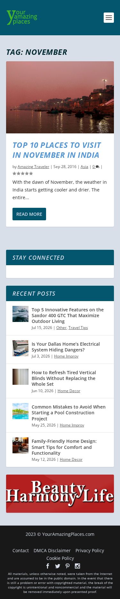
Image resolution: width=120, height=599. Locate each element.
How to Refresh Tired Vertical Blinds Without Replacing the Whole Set (64, 378)
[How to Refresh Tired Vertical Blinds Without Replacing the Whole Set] (20, 377)
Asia (84, 166)
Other (61, 327)
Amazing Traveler (33, 166)
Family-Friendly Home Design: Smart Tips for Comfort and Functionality (64, 447)
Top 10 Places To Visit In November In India (56, 149)
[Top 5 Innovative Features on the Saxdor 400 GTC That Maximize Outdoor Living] (20, 314)
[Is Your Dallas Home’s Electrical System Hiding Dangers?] (20, 348)
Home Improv (66, 356)
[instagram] (77, 566)
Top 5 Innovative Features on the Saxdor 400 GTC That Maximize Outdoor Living (68, 315)
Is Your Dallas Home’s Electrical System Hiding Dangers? (66, 347)
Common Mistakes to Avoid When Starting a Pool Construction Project (69, 412)
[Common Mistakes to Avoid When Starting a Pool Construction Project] (20, 411)
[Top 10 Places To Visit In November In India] (60, 97)
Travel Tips (78, 327)
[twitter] (57, 566)
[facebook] (47, 566)
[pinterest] (67, 566)
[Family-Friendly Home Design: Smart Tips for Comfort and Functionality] (20, 445)
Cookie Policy (60, 558)
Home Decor (69, 390)
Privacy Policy (90, 550)
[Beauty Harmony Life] (60, 511)
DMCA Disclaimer (52, 550)
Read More (29, 214)
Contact (20, 550)
